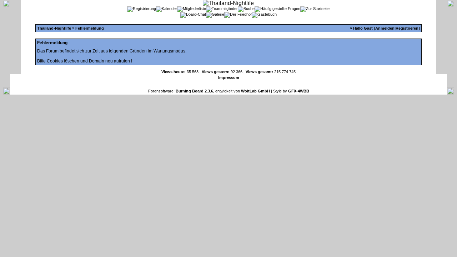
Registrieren (407, 28)
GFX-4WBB (298, 91)
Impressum (228, 77)
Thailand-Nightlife (54, 28)
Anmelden (385, 28)
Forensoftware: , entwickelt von (209, 91)
